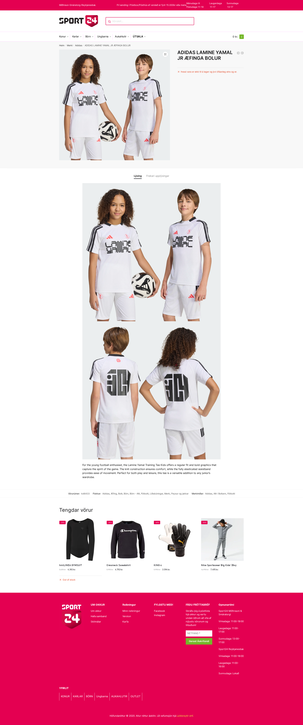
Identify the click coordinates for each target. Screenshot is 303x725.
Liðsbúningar (156, 493)
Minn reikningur (131, 610)
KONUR (65, 696)
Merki (70, 45)
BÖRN (89, 696)
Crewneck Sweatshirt (119, 565)
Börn (126, 493)
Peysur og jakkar (180, 493)
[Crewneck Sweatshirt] (128, 539)
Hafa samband (99, 616)
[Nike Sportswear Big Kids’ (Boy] (222, 539)
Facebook (159, 610)
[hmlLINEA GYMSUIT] (80, 539)
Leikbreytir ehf (185, 715)
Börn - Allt (135, 493)
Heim (61, 45)
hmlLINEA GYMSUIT (70, 565)
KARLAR (78, 696)
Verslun (126, 616)
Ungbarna (102, 696)
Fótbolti (145, 493)
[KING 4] (175, 539)
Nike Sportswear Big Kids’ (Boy (218, 565)
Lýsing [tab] (138, 175)
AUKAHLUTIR (119, 696)
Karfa (125, 621)
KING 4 (158, 565)
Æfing (114, 493)
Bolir (120, 493)
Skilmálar (96, 621)
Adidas (78, 45)
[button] (165, 54)
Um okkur (96, 610)
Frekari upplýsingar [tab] (157, 175)
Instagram (159, 615)
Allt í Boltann (220, 493)
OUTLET (135, 696)
